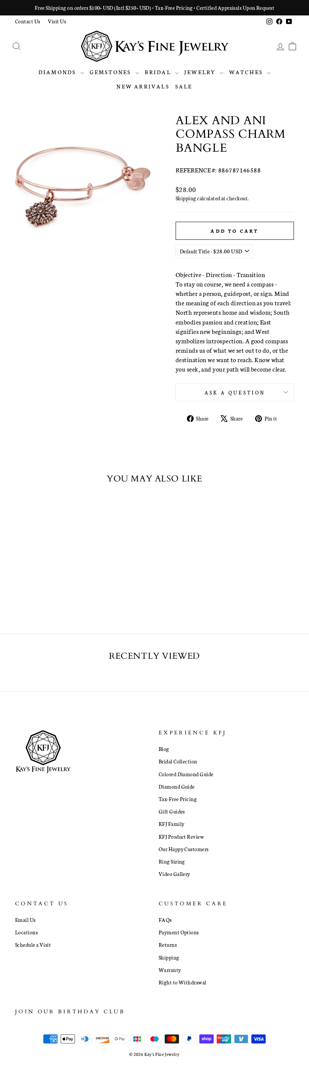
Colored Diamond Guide (186, 774)
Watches (247, 72)
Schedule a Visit (33, 944)
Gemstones (111, 72)
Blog (164, 748)
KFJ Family (172, 823)
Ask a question (235, 392)
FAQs (165, 919)
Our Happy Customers (184, 849)
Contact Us (27, 21)
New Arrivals (142, 86)
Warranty (170, 969)
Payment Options (179, 932)
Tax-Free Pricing (178, 799)
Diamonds (58, 72)
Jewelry (201, 72)
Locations (26, 932)
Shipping (186, 198)
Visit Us (57, 21)
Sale (184, 86)
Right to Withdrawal (183, 982)
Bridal (159, 72)
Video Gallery (174, 873)
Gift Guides (172, 811)
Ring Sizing (172, 861)
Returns (168, 944)
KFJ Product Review (181, 836)
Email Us (25, 919)
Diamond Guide (177, 786)
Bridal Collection (178, 761)
